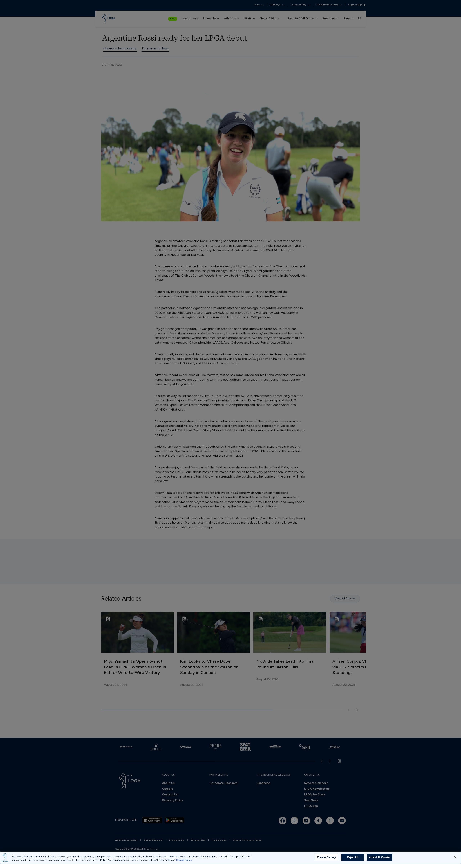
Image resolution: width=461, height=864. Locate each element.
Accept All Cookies (379, 857)
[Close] (455, 857)
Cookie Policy (184, 860)
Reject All (352, 857)
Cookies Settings (326, 857)
